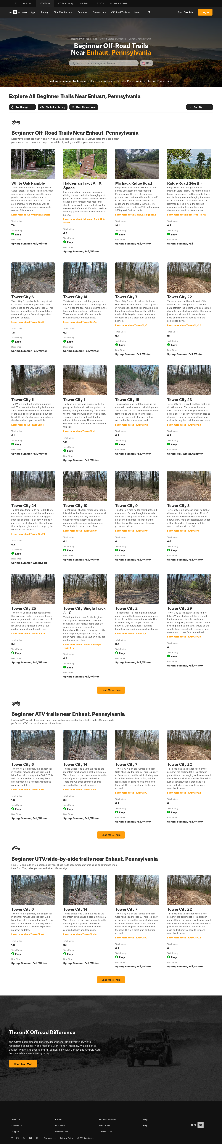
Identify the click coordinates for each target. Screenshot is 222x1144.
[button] (22, 107)
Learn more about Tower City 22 (189, 309)
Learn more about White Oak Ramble (33, 201)
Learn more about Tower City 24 (33, 518)
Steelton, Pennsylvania (159, 80)
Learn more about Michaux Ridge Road (137, 201)
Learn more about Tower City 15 (137, 414)
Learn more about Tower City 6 (33, 309)
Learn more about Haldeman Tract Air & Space (85, 201)
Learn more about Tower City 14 (85, 309)
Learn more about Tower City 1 (85, 414)
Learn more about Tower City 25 (33, 627)
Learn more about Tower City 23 (189, 414)
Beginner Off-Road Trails (84, 38)
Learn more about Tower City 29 (189, 627)
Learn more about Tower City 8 (189, 518)
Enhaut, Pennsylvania (100, 80)
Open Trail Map (23, 1063)
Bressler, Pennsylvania (129, 80)
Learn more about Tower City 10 (85, 518)
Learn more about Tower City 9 (137, 518)
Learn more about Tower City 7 (137, 309)
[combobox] (106, 63)
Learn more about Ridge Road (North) (189, 201)
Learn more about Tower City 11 (33, 414)
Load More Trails (111, 690)
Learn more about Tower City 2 (137, 627)
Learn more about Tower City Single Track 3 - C (85, 627)
